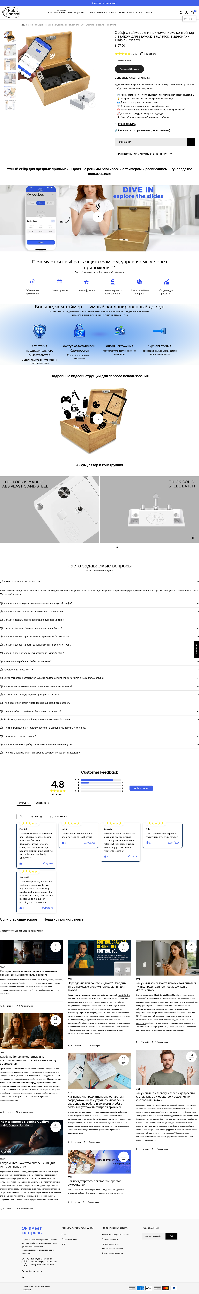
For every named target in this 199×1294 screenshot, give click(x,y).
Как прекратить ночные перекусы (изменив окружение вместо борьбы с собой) (29, 973)
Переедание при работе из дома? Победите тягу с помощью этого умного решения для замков (97, 986)
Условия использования (112, 1248)
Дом (23, 25)
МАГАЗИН (60, 12)
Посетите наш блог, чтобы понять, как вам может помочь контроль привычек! (138, 3)
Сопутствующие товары (19, 919)
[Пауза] (193, 538)
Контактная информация (112, 1253)
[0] (192, 12)
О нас (64, 1234)
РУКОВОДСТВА (76, 12)
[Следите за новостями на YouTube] (171, 154)
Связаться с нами (69, 1239)
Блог (2, 967)
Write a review (141, 788)
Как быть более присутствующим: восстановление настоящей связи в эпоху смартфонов (28, 1060)
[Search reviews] (21, 816)
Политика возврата (110, 1239)
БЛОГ (149, 12)
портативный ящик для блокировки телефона (40, 1089)
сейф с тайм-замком (9, 1089)
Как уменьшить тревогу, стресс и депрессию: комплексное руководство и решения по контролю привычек (166, 1096)
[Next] (92, 70)
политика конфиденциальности (115, 1234)
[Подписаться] (171, 1236)
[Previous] (23, 70)
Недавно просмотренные (63, 919)
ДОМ (49, 12)
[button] (189, 19)
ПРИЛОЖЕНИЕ (96, 12)
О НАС (140, 12)
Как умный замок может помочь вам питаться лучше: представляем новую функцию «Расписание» (166, 986)
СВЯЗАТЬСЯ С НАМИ (121, 12)
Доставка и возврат (123, 60)
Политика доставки (110, 1244)
